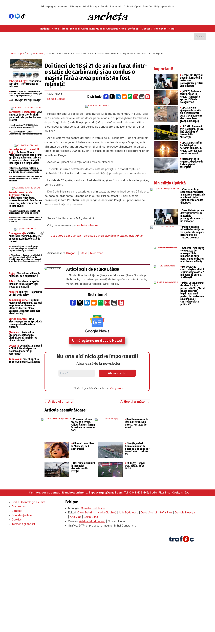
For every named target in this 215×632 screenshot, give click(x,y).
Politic (104, 6)
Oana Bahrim (85, 512)
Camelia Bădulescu (93, 508)
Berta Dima (91, 516)
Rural (172, 29)
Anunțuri (63, 6)
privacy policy (116, 388)
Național (45, 29)
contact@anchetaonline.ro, (69, 492)
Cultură (128, 6)
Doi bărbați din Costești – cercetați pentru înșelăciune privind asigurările (97, 235)
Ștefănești (134, 29)
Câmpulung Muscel (93, 29)
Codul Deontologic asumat (28, 502)
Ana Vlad (75, 516)
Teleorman (96, 253)
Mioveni (75, 29)
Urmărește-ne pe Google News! (97, 341)
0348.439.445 (138, 492)
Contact (17, 510)
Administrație (90, 6)
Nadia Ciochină (106, 512)
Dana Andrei (149, 512)
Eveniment (38, 53)
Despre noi (19, 506)
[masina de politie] (97, 106)
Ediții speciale (162, 6)
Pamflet (148, 6)
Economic (116, 6)
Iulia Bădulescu (128, 512)
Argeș (55, 29)
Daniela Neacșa (185, 512)
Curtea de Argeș (116, 29)
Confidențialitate (22, 515)
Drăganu (71, 253)
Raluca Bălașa (56, 98)
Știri (28, 53)
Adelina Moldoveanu (92, 521)
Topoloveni (160, 29)
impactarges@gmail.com (105, 492)
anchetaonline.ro (87, 225)
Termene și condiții (23, 524)
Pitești (65, 29)
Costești (147, 29)
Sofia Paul (165, 512)
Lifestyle (75, 6)
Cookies (17, 519)
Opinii (137, 6)
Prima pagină (48, 6)
